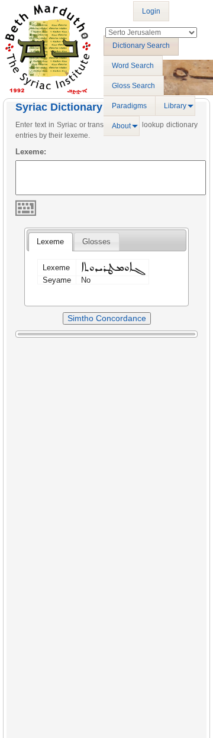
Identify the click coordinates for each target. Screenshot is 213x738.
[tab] (50, 241)
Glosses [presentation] (96, 241)
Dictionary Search (141, 45)
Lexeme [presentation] (50, 241)
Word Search (133, 66)
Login (151, 11)
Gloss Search (133, 86)
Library (175, 106)
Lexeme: (30, 151)
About (121, 126)
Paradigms (129, 106)
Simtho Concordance (106, 318)
